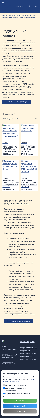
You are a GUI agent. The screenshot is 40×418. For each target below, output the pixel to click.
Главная (4, 15)
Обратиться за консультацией (16, 102)
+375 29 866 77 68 (20, 6)
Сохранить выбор (20, 406)
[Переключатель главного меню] (35, 6)
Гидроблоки (25, 351)
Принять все (20, 401)
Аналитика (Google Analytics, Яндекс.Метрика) (14, 389)
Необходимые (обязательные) (16, 385)
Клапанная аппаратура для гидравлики (21, 15)
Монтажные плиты (28, 353)
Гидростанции (26, 356)
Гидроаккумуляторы (28, 348)
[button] (30, 6)
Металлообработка (28, 359)
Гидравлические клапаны (10, 17)
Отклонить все (20, 411)
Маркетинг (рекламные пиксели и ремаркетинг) (16, 395)
